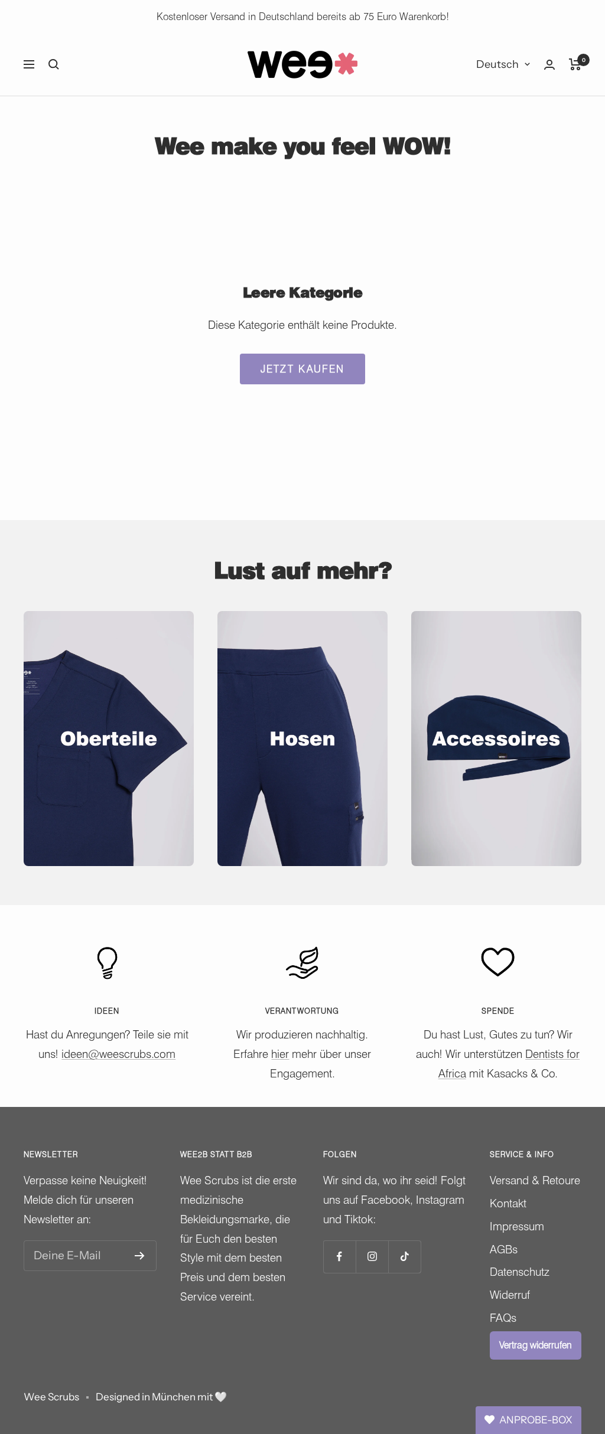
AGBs (504, 1249)
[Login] (549, 65)
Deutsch (497, 64)
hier (280, 1053)
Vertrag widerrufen (535, 1345)
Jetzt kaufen (302, 369)
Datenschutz (519, 1271)
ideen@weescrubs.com (118, 1053)
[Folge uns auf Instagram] (372, 1256)
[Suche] (53, 64)
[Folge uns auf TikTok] (404, 1256)
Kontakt (508, 1203)
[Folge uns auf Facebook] (339, 1256)
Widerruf (510, 1294)
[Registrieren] (140, 1256)
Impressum (517, 1226)
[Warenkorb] (575, 64)
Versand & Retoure (535, 1180)
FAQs (503, 1317)
